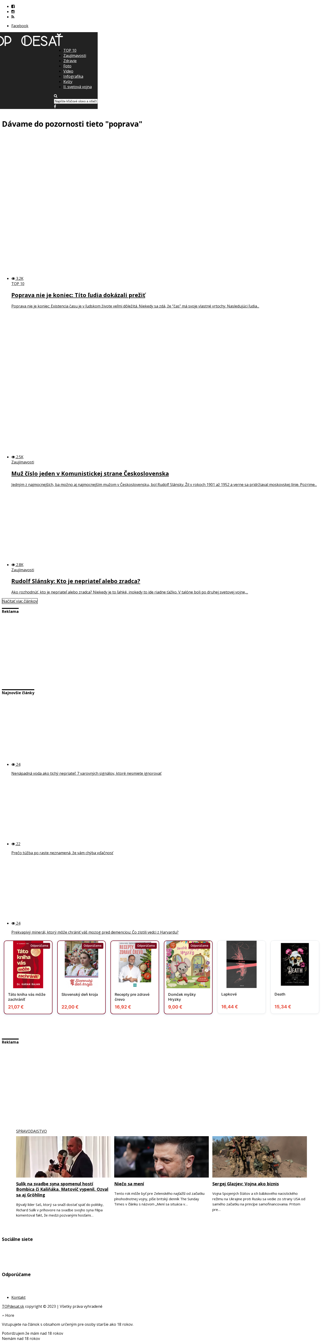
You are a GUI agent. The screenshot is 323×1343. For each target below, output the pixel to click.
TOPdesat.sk (13, 1306)
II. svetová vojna (77, 86)
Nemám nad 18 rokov (21, 1338)
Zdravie (70, 60)
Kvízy (67, 81)
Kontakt (18, 1297)
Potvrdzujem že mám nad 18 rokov (32, 1333)
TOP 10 (69, 50)
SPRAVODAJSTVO (31, 1131)
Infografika (73, 76)
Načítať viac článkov (19, 601)
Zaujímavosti (74, 55)
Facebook (19, 25)
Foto (67, 66)
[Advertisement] (161, 81)
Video (68, 71)
